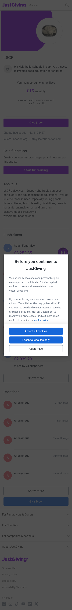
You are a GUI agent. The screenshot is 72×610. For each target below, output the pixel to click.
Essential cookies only (36, 339)
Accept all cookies (36, 331)
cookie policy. (41, 320)
